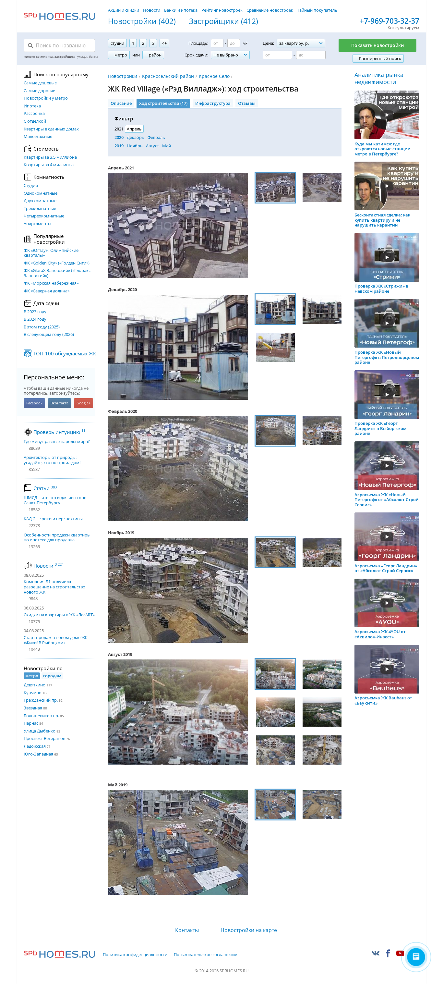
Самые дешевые (40, 83)
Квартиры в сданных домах (51, 129)
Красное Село (214, 76)
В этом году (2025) (42, 327)
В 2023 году (35, 311)
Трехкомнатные (40, 208)
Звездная (33, 708)
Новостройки (122, 76)
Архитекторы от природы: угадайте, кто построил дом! (52, 460)
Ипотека (32, 106)
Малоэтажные (38, 136)
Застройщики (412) (223, 21)
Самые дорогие (39, 90)
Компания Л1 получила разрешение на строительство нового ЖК (54, 587)
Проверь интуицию (59, 432)
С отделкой (35, 121)
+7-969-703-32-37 (389, 21)
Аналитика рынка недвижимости (378, 78)
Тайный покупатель (317, 10)
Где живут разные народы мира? (57, 441)
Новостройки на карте (249, 930)
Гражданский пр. (41, 700)
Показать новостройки (377, 45)
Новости (151, 10)
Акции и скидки (123, 10)
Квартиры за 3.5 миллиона (50, 157)
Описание (121, 103)
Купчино (33, 692)
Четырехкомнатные (44, 216)
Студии (31, 185)
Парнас (31, 723)
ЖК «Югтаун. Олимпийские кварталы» (51, 253)
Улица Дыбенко (39, 731)
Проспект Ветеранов (44, 738)
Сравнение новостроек (269, 10)
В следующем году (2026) (49, 334)
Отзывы (247, 103)
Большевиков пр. (41, 716)
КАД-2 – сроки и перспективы (53, 519)
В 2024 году (35, 319)
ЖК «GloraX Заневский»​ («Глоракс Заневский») (57, 273)
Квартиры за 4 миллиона (49, 164)
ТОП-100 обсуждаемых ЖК (64, 353)
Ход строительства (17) (163, 103)
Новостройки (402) (142, 21)
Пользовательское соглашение (205, 954)
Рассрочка (34, 113)
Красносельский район (168, 76)
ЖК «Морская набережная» (51, 283)
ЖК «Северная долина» (46, 291)
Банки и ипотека (181, 10)
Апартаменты (37, 224)
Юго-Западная (38, 754)
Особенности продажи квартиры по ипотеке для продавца (57, 538)
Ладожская (35, 746)
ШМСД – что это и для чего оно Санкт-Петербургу (55, 500)
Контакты (186, 930)
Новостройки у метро (46, 98)
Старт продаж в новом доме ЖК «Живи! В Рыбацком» (56, 640)
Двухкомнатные (40, 200)
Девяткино (34, 685)
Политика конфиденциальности (135, 954)
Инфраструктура (213, 103)
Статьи (45, 488)
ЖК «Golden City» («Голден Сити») (57, 263)
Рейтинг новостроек (222, 10)
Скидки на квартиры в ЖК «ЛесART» (59, 615)
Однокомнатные (40, 193)
